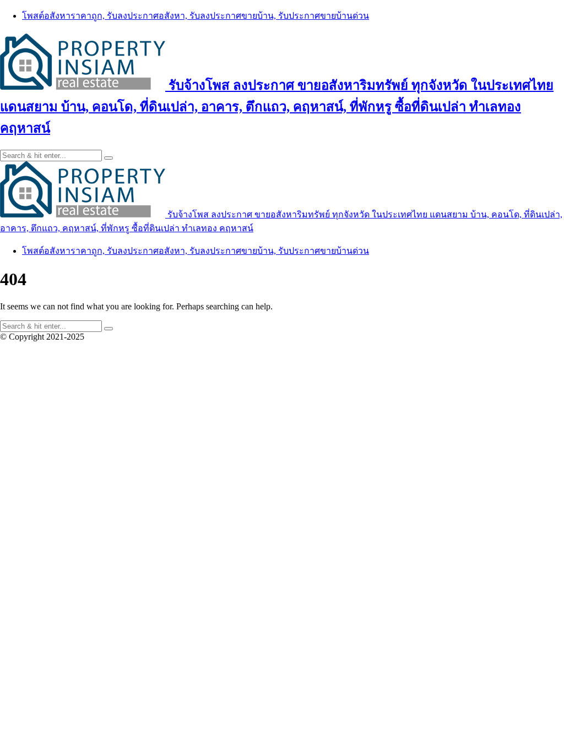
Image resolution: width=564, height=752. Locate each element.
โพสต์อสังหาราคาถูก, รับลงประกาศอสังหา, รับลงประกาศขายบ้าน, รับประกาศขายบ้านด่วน (195, 15)
